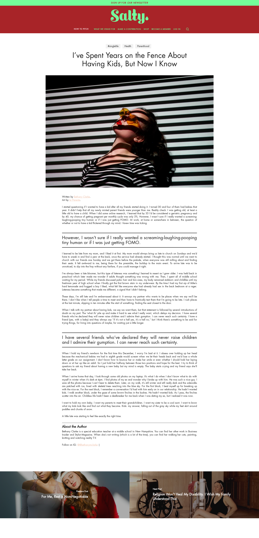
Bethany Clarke (82, 197)
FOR (129, 3)
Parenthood (143, 46)
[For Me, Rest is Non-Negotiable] (65, 494)
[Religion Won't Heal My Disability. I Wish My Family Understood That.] (194, 494)
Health (128, 46)
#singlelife (113, 46)
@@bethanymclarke (87, 445)
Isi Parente (74, 200)
